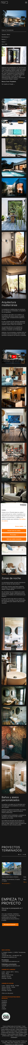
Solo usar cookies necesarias (14, 539)
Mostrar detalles (19, 526)
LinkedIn (4, 1008)
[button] (19, 854)
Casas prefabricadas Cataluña (14, 1031)
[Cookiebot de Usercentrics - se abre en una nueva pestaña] (20, 505)
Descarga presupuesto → (10, 924)
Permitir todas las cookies (14, 530)
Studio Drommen (18, 1044)
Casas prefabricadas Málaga (15, 1034)
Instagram (4, 1002)
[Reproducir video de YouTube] (14, 356)
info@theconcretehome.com (9, 957)
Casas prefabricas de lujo (8, 1029)
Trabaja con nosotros (19, 1042)
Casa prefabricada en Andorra (10, 877)
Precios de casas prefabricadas (17, 1027)
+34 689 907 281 (16, 955)
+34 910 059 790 (6, 955)
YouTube (4, 1005)
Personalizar (13, 534)
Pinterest (4, 1004)
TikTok (3, 1007)
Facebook (4, 1001)
